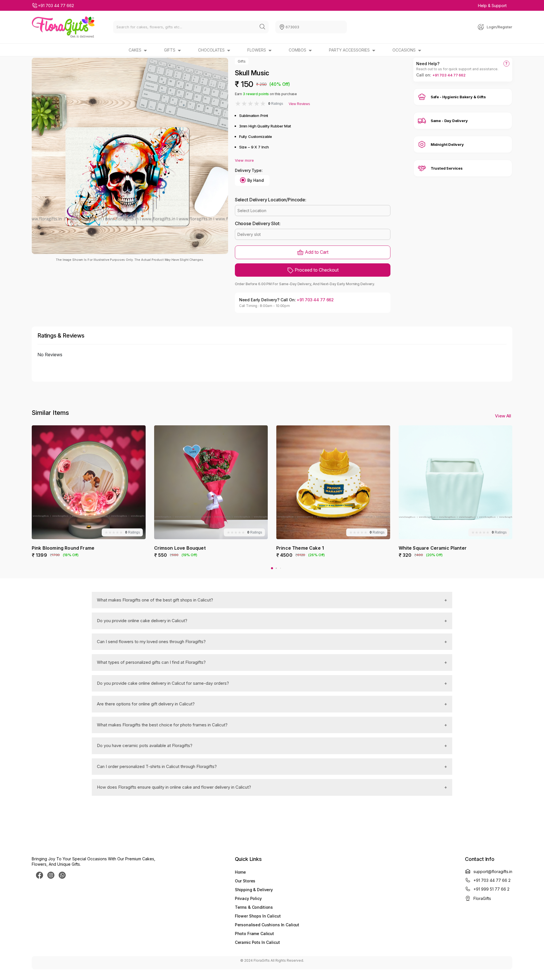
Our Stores (245, 880)
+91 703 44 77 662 (56, 5)
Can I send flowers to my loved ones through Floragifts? (151, 641)
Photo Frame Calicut (254, 933)
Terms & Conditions (254, 907)
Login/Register (499, 27)
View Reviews (299, 104)
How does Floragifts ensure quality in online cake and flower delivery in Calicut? (174, 787)
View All (503, 416)
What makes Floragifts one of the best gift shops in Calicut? (155, 600)
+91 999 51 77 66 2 (491, 889)
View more (244, 160)
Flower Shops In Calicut (258, 916)
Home (240, 872)
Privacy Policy (248, 898)
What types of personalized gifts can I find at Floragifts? (151, 662)
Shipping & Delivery (254, 889)
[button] (272, 568)
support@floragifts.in (492, 871)
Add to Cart (316, 252)
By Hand (255, 180)
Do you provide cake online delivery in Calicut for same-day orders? (163, 683)
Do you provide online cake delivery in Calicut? (142, 620)
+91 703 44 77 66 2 (492, 880)
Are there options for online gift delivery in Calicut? (146, 704)
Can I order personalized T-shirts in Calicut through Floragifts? (157, 766)
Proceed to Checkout (316, 270)
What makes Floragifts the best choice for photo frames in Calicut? (162, 724)
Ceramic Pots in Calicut (257, 942)
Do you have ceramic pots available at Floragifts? (144, 745)
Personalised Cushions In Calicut (267, 924)
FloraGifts (482, 898)
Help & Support (492, 5)
